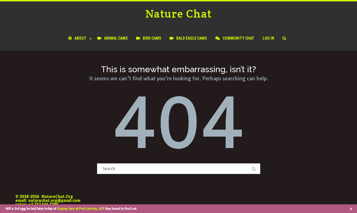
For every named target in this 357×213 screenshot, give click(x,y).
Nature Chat (178, 13)
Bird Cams (152, 38)
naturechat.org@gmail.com (54, 200)
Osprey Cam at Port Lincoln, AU (80, 208)
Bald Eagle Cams (191, 38)
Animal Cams (116, 38)
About (80, 38)
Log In (268, 38)
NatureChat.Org (57, 196)
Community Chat (238, 38)
